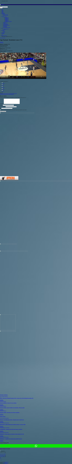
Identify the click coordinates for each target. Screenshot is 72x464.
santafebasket (2, 42)
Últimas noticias (2, 416)
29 (4, 456)
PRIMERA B (7, 19)
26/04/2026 (1, 399)
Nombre (1, 105)
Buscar (1, 6)
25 (1, 456)
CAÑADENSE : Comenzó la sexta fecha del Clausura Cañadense (11, 429)
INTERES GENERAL (5, 396)
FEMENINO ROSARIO (8, 21)
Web (0, 108)
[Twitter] (3, 85)
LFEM (2, 10)
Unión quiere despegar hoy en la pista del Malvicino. (7, 94)
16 (5, 454)
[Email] (3, 91)
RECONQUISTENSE (6, 25)
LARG (3, 11)
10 (0, 454)
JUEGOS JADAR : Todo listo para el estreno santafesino (9, 412)
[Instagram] (3, 87)
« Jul (0, 458)
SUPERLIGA (7, 17)
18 (1, 455)
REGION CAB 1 (5, 14)
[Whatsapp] (36, 446)
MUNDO (3, 30)
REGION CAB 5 (5, 15)
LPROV (4, 29)
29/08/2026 (1, 421)
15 (4, 454)
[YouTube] (3, 89)
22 (4, 455)
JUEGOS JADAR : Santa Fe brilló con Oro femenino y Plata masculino (12, 407)
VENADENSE (5, 23)
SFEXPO (3, 32)
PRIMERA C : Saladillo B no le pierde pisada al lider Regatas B (11, 438)
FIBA (1, 396)
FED (2, 28)
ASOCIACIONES (2, 418)
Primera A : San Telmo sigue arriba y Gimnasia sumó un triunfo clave (12, 419)
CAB (2, 9)
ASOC (3, 16)
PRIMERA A (7, 18)
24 (0, 456)
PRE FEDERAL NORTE (6, 27)
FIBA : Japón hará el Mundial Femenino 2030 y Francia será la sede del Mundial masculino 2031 (16, 398)
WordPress (6, 463)
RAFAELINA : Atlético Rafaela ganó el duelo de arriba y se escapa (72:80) (12, 424)
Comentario (2, 103)
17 (0, 455)
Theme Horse (4, 462)
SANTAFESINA (5, 24)
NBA (4, 31)
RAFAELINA (5, 26)
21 (3, 455)
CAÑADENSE (5, 22)
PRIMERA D (7, 20)
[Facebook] (3, 83)
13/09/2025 (1, 409)
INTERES (3, 33)
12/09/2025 (1, 414)
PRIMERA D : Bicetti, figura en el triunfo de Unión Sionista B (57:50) (12, 434)
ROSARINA (7, 418)
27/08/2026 (1, 435)
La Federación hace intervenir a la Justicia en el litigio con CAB (8, 93)
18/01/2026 (1, 404)
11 (1, 454)
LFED (2, 12)
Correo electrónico (2, 106)
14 (3, 454)
